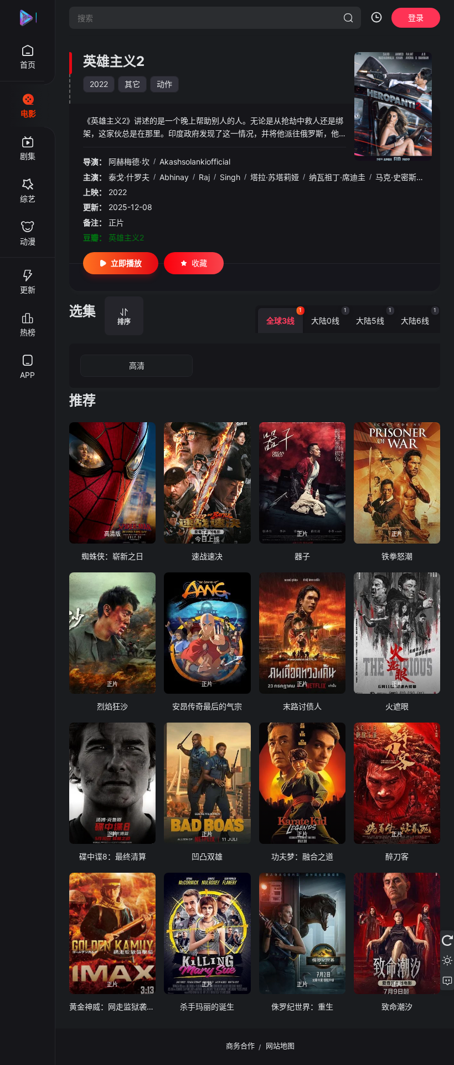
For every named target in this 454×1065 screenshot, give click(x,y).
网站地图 (280, 1045)
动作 (164, 84)
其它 (132, 84)
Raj (204, 177)
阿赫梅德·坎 (129, 161)
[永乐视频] (28, 18)
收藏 (199, 263)
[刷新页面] (447, 940)
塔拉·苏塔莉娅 (274, 177)
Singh (230, 177)
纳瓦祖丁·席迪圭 (337, 177)
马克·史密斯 (395, 177)
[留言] (447, 980)
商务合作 (240, 1045)
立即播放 (126, 263)
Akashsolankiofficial (194, 161)
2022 (99, 84)
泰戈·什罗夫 (129, 177)
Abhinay (174, 177)
